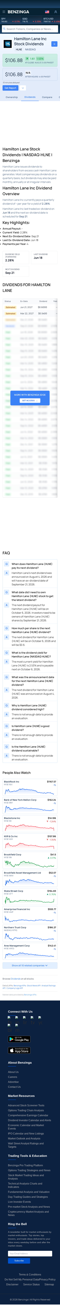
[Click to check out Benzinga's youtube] (40, 1021)
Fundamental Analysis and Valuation (29, 1192)
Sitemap (49, 1284)
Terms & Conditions (30, 1274)
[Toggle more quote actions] (23, 88)
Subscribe (19, 1260)
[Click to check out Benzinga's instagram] (17, 1021)
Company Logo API (15, 988)
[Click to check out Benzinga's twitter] (32, 1021)
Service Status (31, 1284)
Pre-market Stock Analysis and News (29, 1206)
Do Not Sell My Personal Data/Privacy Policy (30, 1279)
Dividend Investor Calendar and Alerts (29, 1120)
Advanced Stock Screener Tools (26, 1105)
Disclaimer (12, 1284)
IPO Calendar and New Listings (26, 1133)
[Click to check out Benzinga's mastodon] (17, 1029)
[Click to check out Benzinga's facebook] (9, 1021)
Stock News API (33, 985)
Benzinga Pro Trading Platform (25, 1165)
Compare (47, 97)
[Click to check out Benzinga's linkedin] (25, 1021)
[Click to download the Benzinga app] (19, 1039)
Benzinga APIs (20, 985)
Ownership (12, 97)
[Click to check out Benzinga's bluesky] (9, 1029)
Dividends (15, 978)
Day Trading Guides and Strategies (28, 1197)
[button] (47, 11)
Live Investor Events (19, 1201)
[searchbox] (32, 28)
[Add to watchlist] (54, 44)
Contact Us (14, 1087)
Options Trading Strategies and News (29, 1170)
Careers (12, 1077)
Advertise (13, 1082)
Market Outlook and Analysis (24, 1138)
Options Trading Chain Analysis (26, 1110)
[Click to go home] (18, 11)
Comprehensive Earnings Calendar (28, 1115)
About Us (13, 1072)
